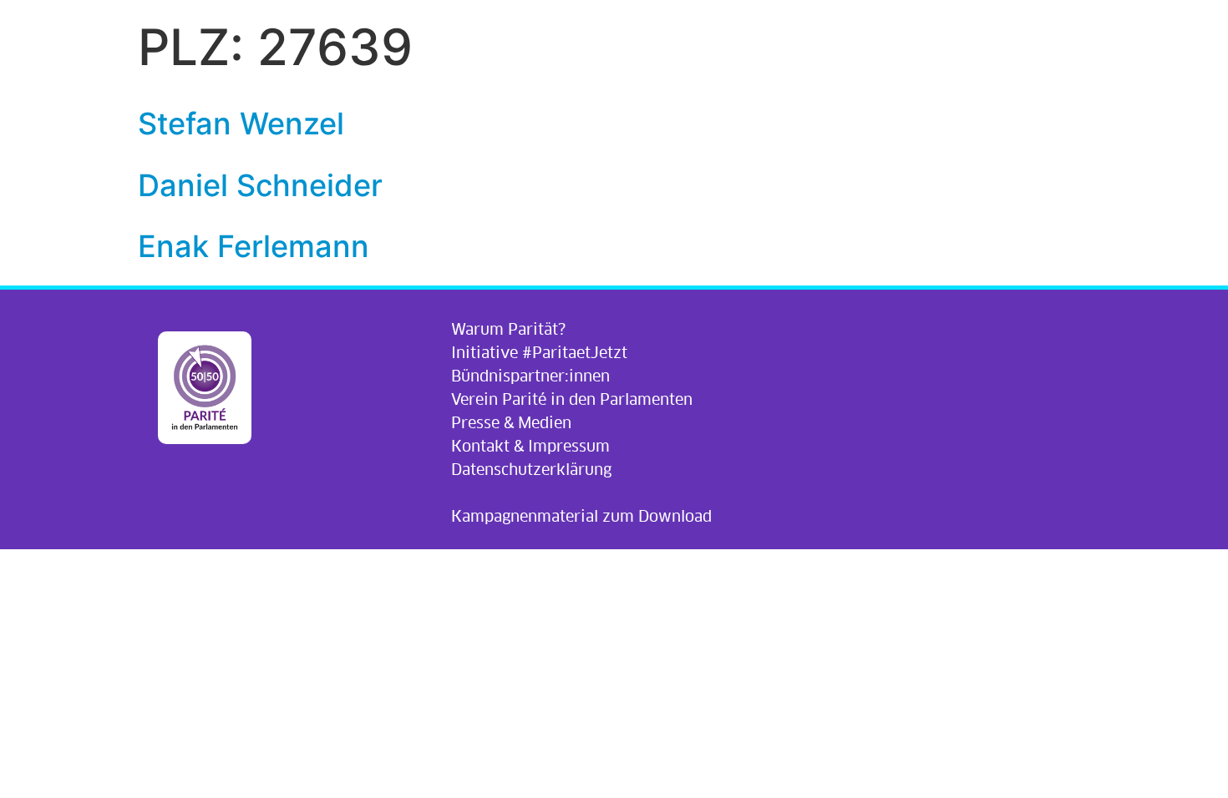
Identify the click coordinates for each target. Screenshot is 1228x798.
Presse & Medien (511, 422)
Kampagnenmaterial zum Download (581, 516)
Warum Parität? (508, 329)
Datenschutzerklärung (531, 469)
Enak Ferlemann (253, 246)
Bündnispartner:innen (530, 376)
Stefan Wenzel (241, 123)
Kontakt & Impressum (530, 446)
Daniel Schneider (260, 185)
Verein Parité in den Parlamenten (572, 399)
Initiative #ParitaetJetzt (539, 352)
